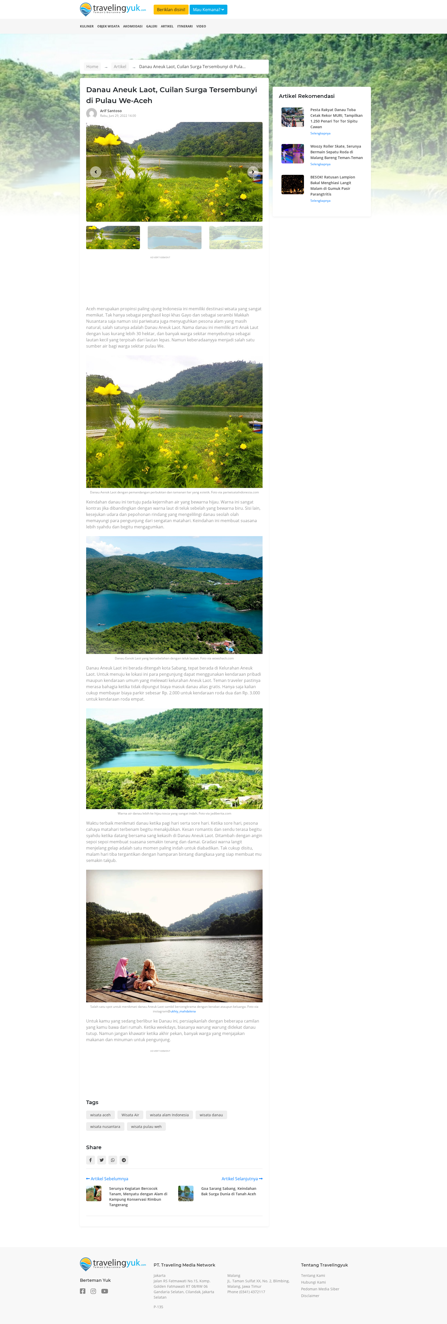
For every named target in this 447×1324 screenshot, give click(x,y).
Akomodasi (133, 26)
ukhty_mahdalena (183, 1011)
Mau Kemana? (207, 9)
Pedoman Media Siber (320, 1288)
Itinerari (185, 26)
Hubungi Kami (313, 1282)
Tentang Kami (313, 1275)
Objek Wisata (108, 26)
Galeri (151, 26)
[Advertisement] (180, 282)
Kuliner (87, 26)
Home (92, 66)
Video (201, 26)
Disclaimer (310, 1295)
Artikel (167, 26)
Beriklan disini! (171, 9)
